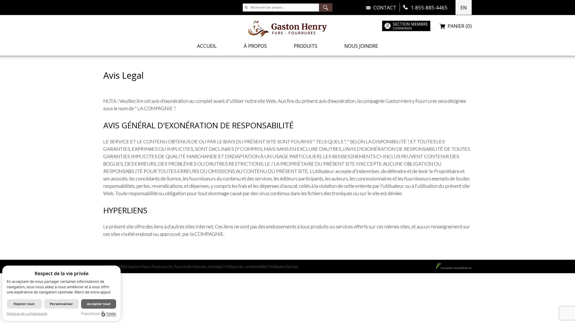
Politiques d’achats (284, 266)
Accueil (207, 45)
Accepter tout (99, 303)
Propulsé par (90, 313)
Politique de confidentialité (245, 266)
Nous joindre (361, 45)
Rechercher (325, 7)
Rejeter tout (24, 303)
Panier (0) (460, 25)
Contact (384, 7)
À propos (255, 45)
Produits (305, 45)
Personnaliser (61, 303)
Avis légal (215, 266)
